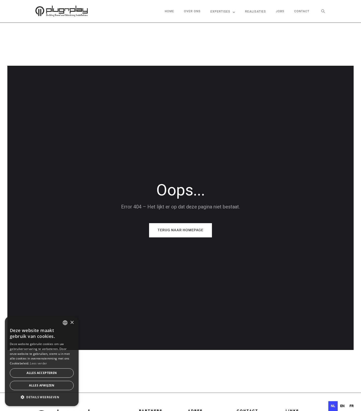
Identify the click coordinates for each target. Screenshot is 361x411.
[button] (223, 11)
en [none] (342, 406)
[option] (342, 406)
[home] (61, 11)
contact (301, 11)
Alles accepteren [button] (42, 373)
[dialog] (42, 361)
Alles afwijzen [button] (42, 385)
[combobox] (65, 322)
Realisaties (255, 11)
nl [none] (333, 406)
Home (169, 11)
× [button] (72, 322)
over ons (192, 11)
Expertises (220, 11)
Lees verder (38, 363)
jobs (280, 11)
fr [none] (351, 406)
